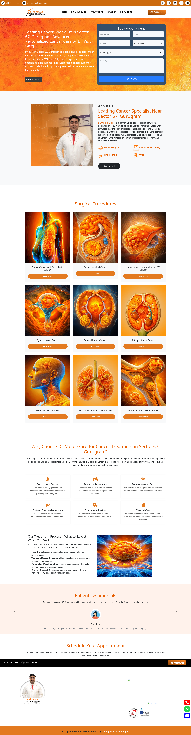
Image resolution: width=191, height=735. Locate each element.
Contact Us (126, 12)
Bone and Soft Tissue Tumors (82, 716)
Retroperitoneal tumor (79, 707)
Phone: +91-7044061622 (144, 688)
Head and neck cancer (79, 689)
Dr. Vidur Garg (78, 12)
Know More (108, 166)
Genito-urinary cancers (79, 698)
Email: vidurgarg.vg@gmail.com (147, 693)
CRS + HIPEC (110, 155)
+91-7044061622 (12, 3)
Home (64, 12)
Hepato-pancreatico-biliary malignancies (87, 702)
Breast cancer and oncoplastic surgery (86, 680)
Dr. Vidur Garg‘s (105, 123)
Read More (47, 276)
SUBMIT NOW (131, 79)
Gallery (111, 12)
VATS (141, 155)
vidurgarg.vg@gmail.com (37, 3)
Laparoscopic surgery (149, 148)
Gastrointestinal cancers (80, 685)
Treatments (97, 12)
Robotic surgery (111, 148)
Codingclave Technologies (116, 731)
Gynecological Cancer (79, 694)
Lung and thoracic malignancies (83, 711)
